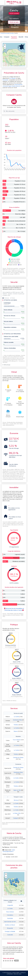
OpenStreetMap (22, 65)
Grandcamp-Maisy (17, 720)
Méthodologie (7, 365)
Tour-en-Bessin (17, 740)
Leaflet (11, 65)
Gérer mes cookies (17, 974)
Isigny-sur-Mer (17, 790)
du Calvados (12, 78)
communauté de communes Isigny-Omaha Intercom (12, 85)
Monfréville (10, 918)
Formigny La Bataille (10, 931)
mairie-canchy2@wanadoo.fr (9, 850)
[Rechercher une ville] (17, 2)
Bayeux (16, 731)
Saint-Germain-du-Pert (10, 921)
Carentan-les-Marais (18, 757)
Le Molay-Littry (16, 813)
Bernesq (16, 800)
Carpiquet (15, 818)
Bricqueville (10, 928)
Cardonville (10, 935)
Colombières (10, 915)
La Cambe (16, 716)
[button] (5, 45)
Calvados (12, 33)
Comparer (6, 37)
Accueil (2, 33)
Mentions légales (15, 972)
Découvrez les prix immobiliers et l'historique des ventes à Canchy (14, 609)
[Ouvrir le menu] (20, 2)
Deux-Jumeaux (10, 912)
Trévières (16, 725)
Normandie (6, 33)
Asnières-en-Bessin (10, 925)
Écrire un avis (14, 22)
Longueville (10, 905)
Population (14, 37)
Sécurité (21, 37)
